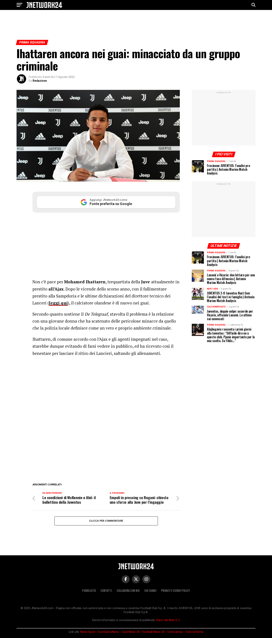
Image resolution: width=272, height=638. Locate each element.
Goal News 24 (131, 632)
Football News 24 (153, 632)
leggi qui (58, 303)
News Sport (87, 632)
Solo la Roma (194, 632)
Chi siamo (150, 590)
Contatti (106, 590)
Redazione (40, 80)
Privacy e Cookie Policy (175, 590)
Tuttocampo (175, 632)
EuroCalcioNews (108, 632)
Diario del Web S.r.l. (168, 620)
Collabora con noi (128, 590)
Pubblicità (89, 590)
